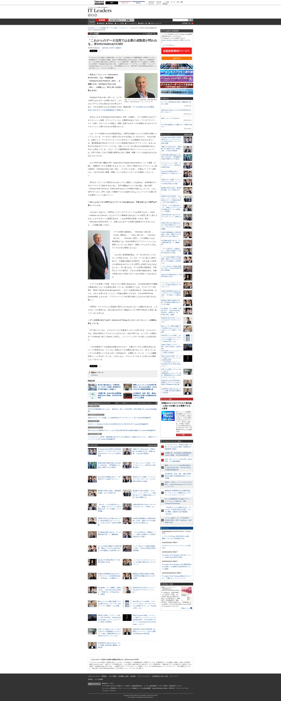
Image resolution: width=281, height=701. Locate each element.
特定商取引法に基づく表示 (160, 676)
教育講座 (165, 4)
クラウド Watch (163, 686)
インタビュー (123, 28)
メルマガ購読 (112, 676)
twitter (89, 15)
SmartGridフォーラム (175, 686)
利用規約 (104, 676)
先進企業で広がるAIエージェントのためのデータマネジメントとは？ (144, 590)
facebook (92, 15)
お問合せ (90, 679)
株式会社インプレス (108, 683)
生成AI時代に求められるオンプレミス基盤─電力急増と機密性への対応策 (109, 645)
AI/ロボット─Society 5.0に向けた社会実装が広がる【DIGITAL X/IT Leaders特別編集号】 (118, 424)
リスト (99, 50)
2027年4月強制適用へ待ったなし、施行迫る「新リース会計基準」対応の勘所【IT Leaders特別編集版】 (122, 410)
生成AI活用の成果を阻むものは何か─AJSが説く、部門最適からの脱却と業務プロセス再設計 (109, 465)
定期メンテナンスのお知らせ (170, 118)
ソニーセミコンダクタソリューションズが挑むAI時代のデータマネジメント (144, 562)
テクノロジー (115, 20)
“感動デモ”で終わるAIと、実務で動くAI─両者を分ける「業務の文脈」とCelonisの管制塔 (144, 451)
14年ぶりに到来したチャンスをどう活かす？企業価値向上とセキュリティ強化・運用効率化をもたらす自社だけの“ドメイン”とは (171, 373)
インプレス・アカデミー (109, 690)
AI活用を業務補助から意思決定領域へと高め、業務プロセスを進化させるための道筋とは (144, 520)
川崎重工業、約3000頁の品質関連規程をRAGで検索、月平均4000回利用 (110, 395)
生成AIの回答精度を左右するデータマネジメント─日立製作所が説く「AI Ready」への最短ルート (109, 576)
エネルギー (151, 4)
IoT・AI (173, 2)
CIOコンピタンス (156, 23)
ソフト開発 (166, 2)
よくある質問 (99, 679)
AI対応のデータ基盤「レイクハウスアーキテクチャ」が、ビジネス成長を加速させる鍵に (144, 479)
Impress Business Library (169, 40)
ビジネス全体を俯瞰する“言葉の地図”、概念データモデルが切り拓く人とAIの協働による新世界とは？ (109, 548)
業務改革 (102, 23)
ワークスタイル (132, 23)
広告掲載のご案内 (123, 676)
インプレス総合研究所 (150, 686)
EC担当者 (158, 2)
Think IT (127, 686)
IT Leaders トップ (93, 28)
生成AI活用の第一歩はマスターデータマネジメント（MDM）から (171, 216)
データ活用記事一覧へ (149, 33)
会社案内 (133, 676)
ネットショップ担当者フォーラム (112, 688)
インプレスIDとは (168, 45)
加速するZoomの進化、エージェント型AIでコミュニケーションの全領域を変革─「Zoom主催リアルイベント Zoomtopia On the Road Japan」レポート (144, 619)
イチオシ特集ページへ (183, 434)
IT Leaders (100, 10)
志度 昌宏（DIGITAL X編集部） (112, 48)
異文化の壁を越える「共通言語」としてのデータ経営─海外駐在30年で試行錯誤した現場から (109, 387)
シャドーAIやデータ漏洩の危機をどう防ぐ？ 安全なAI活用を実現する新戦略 (144, 548)
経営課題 (102, 20)
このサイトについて (94, 676)
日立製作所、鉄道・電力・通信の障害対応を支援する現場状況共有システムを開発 (144, 395)
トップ (91, 22)
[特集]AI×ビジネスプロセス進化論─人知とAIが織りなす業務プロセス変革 (176, 406)
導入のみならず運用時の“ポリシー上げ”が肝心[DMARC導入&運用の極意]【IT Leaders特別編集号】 (122, 430)
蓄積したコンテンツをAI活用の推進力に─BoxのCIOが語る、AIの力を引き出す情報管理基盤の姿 (145, 387)
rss (95, 15)
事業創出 (110, 23)
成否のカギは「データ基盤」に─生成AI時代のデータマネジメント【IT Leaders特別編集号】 (120, 418)
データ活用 (120, 23)
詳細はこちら (185, 608)
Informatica (94, 375)
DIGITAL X (172, 688)
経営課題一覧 (104, 28)
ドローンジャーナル (182, 688)
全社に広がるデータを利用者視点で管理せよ (106, 110)
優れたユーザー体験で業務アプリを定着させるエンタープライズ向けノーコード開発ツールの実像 (109, 604)
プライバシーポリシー (144, 676)
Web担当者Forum (137, 686)
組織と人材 (143, 23)
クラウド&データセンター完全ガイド (113, 686)
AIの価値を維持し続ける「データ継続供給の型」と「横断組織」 (171, 242)
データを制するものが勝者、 (144, 107)
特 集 (128, 20)
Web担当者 (151, 2)
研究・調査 (180, 2)
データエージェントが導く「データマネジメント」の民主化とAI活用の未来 (144, 465)
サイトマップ (174, 676)
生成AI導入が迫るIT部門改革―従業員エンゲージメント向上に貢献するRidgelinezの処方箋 (144, 631)
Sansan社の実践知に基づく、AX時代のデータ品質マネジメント (171, 173)
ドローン (158, 4)
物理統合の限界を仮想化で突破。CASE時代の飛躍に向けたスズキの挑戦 (144, 576)
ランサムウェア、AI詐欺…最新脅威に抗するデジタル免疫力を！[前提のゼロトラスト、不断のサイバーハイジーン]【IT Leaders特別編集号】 (122, 438)
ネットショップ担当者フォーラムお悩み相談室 (137, 688)
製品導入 (138, 3)
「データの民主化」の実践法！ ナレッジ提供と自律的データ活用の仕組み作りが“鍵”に (144, 534)
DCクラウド (125, 3)
